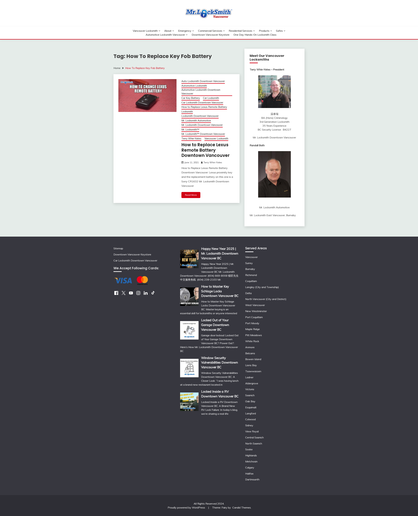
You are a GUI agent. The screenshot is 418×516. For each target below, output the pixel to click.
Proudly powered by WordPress (187, 507)
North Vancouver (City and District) (265, 299)
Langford (250, 413)
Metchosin (251, 461)
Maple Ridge (252, 329)
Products (264, 30)
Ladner (249, 377)
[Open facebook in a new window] (116, 294)
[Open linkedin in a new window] (146, 294)
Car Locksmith (211, 98)
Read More (191, 194)
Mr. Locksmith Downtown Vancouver (202, 124)
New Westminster (256, 311)
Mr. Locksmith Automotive (196, 120)
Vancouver (251, 257)
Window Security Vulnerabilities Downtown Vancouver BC (219, 362)
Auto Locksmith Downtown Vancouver (203, 81)
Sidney (249, 425)
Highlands (251, 455)
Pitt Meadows (253, 335)
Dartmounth (252, 479)
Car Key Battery (190, 98)
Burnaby (250, 269)
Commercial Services (210, 30)
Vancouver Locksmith (145, 30)
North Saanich (253, 443)
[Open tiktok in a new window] (153, 294)
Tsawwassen (253, 371)
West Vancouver (255, 305)
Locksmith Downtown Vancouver (200, 115)
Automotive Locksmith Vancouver (165, 34)
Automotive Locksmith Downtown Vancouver (200, 91)
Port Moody (252, 323)
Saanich (250, 395)
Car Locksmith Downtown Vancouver (202, 102)
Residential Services (240, 30)
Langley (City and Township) (262, 287)
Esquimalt (251, 407)
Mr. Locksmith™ (190, 129)
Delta (248, 293)
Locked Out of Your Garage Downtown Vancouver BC (215, 325)
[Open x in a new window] (124, 294)
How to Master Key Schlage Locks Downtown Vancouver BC (220, 291)
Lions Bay (251, 365)
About (167, 30)
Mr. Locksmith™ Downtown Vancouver (203, 133)
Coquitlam (251, 281)
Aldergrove (251, 383)
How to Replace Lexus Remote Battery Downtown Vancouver (205, 150)
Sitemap (118, 248)
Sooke (249, 449)
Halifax (249, 473)
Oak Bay (250, 401)
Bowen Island (253, 359)
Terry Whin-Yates (191, 138)
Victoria (249, 389)
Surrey (249, 263)
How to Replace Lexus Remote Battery (204, 106)
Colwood (250, 419)
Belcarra (250, 353)
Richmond (251, 275)
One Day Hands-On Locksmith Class (254, 34)
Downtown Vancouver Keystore (210, 34)
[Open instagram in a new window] (138, 294)
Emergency (184, 30)
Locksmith (187, 111)
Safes (279, 30)
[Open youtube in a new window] (131, 294)
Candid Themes (241, 507)
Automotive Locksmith (194, 85)
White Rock (252, 341)
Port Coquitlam (254, 317)
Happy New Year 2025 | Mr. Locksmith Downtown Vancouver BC (219, 253)
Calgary (249, 467)
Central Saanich (254, 437)
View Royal (252, 431)
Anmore (250, 347)
